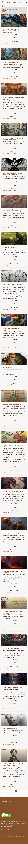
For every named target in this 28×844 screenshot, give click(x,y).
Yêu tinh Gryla (7, 367)
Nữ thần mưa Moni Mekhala (11, 648)
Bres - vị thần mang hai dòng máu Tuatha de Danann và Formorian (12, 285)
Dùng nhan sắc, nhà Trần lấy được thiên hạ (13, 446)
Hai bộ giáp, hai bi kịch (9, 532)
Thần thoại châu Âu (8, 385)
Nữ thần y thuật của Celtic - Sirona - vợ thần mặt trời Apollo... (13, 138)
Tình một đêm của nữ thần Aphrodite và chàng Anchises (13, 492)
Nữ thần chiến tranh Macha (11, 29)
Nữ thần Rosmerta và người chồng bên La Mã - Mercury (14, 98)
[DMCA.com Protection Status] (6, 817)
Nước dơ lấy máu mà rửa (10, 728)
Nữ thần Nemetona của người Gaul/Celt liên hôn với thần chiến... (13, 63)
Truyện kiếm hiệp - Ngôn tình (8, 809)
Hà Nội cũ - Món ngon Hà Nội (8, 808)
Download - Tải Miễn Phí (7, 811)
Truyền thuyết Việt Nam (9, 426)
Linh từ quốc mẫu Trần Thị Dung (12, 404)
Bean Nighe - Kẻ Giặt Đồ (10, 247)
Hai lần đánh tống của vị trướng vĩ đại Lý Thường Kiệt (14, 612)
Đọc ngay (3, 15)
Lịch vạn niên (4, 806)
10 (20, 790)
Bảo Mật (15, 839)
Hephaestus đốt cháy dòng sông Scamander (12, 571)
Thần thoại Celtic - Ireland (9, 43)
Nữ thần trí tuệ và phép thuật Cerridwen (11, 329)
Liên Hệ (19, 839)
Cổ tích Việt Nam (5, 803)
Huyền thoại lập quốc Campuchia (12, 687)
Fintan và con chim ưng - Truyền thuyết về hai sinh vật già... (12, 173)
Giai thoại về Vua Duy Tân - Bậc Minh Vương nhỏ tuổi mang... (13, 764)
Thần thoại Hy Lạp (7, 512)
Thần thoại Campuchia (8, 668)
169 (23, 792)
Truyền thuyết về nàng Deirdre (12, 210)
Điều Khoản (9, 839)
